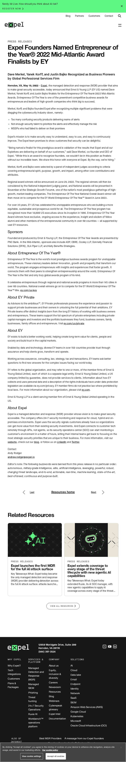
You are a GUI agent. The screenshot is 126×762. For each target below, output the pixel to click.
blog (36, 442)
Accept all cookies (55, 756)
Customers (94, 16)
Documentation (57, 718)
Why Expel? (14, 665)
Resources (55, 691)
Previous (27, 490)
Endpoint (75, 684)
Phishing (33, 692)
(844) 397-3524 (46, 651)
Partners (79, 16)
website (12, 442)
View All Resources (61, 606)
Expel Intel (54, 713)
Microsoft (76, 720)
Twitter (75, 442)
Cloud (74, 670)
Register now (11, 8)
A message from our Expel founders (84, 738)
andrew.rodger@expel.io (21, 457)
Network (75, 693)
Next (103, 490)
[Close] (121, 747)
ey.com (86, 389)
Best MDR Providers (50, 738)
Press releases (22, 561)
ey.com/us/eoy (28, 290)
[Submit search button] (119, 16)
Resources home (63, 492)
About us (54, 665)
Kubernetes (77, 716)
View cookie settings (31, 756)
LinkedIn (61, 442)
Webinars (54, 700)
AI (72, 665)
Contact (109, 16)
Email (74, 679)
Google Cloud (78, 711)
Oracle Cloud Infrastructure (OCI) (89, 725)
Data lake (76, 674)
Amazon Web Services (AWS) (87, 707)
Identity (75, 688)
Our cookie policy (50, 750)
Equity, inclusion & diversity (55, 674)
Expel (44, 85)
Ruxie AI (32, 714)
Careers (53, 682)
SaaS (73, 697)
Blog (68, 16)
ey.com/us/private (74, 323)
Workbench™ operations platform (35, 722)
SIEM (73, 702)
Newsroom (55, 687)
